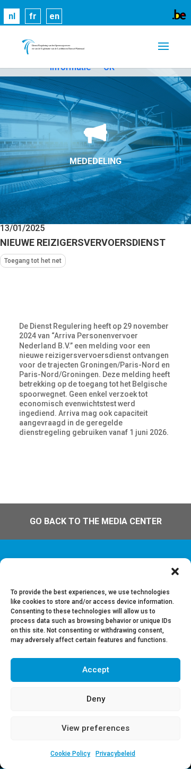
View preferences (95, 728)
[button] (175, 571)
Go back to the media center (96, 521)
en (54, 16)
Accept (95, 669)
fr (33, 16)
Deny (95, 699)
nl (11, 16)
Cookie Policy (70, 753)
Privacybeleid (115, 753)
